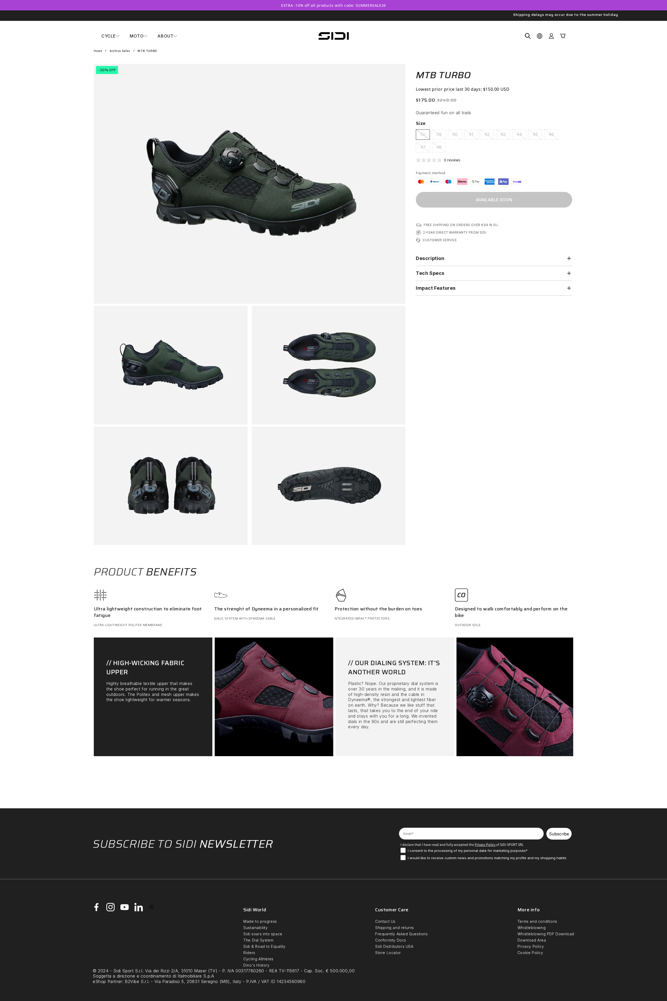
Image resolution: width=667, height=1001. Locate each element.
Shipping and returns (394, 927)
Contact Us (385, 921)
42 (489, 135)
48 (441, 148)
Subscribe (559, 833)
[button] (110, 36)
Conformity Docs (390, 940)
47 (425, 148)
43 (505, 135)
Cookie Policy (530, 952)
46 (553, 135)
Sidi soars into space (262, 934)
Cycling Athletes (258, 959)
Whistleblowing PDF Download (545, 934)
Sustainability (255, 927)
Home (98, 51)
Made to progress (260, 921)
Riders (249, 952)
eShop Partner (107, 981)
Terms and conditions (537, 921)
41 (473, 135)
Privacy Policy (530, 946)
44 (521, 135)
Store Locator (388, 952)
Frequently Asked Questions (401, 934)
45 (537, 135)
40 (457, 135)
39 (441, 135)
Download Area (531, 940)
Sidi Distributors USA (394, 946)
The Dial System (258, 940)
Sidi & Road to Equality (264, 946)
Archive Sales (120, 51)
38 (425, 135)
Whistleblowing (531, 927)
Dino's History (256, 965)
